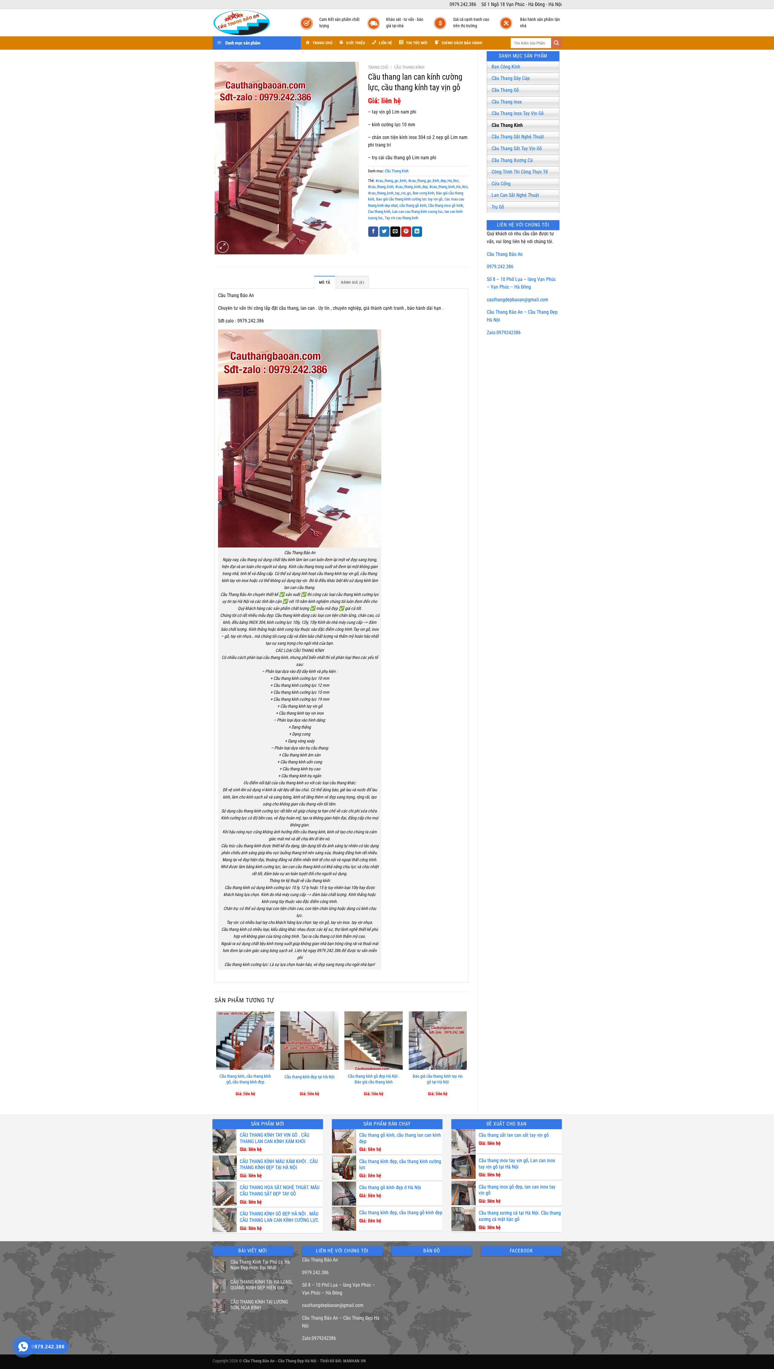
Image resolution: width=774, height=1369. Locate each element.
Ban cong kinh (423, 193)
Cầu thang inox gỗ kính (445, 205)
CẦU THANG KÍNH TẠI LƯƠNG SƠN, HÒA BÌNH (259, 1305)
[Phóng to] (223, 247)
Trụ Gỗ (498, 207)
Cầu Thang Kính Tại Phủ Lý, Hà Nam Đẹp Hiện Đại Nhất (260, 1265)
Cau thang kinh (379, 211)
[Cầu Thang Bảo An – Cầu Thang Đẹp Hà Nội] (250, 22)
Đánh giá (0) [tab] (352, 282)
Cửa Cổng (501, 184)
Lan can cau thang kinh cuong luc (417, 211)
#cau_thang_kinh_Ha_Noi (448, 186)
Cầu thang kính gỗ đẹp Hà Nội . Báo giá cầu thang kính (374, 1079)
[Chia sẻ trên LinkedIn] (417, 232)
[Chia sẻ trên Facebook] (373, 232)
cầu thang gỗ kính (412, 205)
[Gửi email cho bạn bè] (395, 232)
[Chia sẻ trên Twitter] (384, 232)
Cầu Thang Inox (507, 102)
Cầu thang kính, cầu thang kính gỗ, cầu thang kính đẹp (245, 1079)
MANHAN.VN (354, 1361)
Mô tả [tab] (324, 282)
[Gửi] (556, 43)
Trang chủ (378, 67)
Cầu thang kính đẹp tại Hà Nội (309, 1077)
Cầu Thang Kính (507, 125)
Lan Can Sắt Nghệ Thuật (515, 195)
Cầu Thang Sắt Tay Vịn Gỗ (517, 148)
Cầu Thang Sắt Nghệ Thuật (518, 137)
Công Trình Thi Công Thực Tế (520, 172)
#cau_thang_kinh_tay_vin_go (389, 193)
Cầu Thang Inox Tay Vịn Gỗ (518, 113)
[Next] (466, 1058)
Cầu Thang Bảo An (505, 254)
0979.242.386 (500, 267)
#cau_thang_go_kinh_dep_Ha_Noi (433, 180)
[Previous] (216, 1058)
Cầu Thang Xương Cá (512, 160)
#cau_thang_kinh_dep (411, 186)
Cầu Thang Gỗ (505, 90)
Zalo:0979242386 (504, 333)
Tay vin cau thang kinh (401, 218)
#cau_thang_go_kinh (391, 180)
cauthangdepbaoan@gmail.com (517, 300)
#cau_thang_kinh (380, 186)
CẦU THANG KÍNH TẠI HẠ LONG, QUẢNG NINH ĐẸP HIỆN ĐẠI (261, 1285)
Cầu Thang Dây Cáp (511, 78)
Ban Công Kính (506, 67)
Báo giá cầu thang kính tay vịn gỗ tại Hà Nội (438, 1079)
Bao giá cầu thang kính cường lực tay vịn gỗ (409, 199)
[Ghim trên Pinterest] (406, 232)
